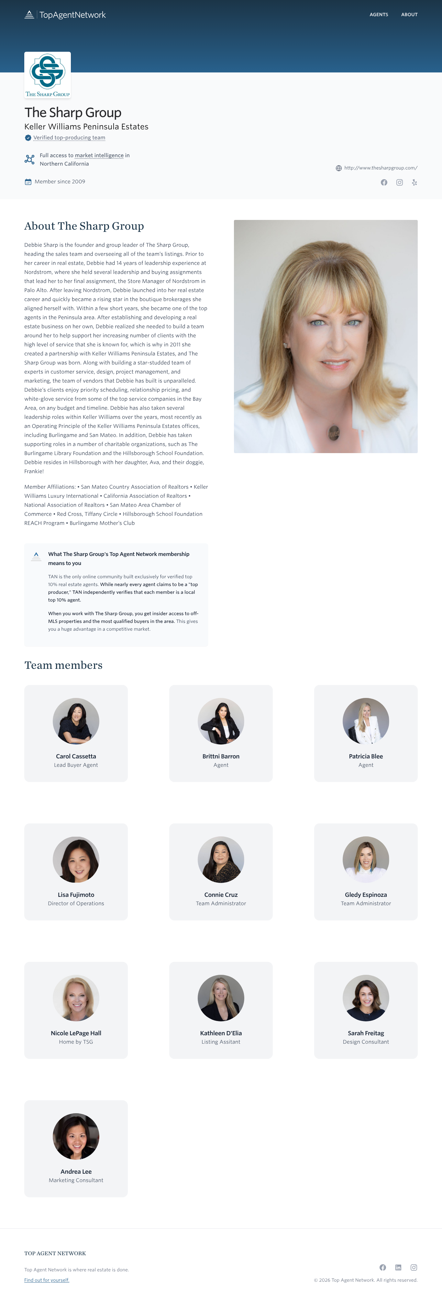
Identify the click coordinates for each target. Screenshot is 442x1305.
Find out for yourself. (46, 1280)
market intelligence (99, 155)
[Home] (65, 14)
